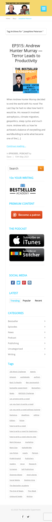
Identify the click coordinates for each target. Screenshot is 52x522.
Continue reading (15, 146)
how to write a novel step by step (23, 437)
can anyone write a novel (20, 399)
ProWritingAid (15, 458)
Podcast (24, 153)
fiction (21, 420)
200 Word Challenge (18, 372)
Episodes (14, 153)
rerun (22, 464)
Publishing (13, 343)
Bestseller (13, 321)
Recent (38, 300)
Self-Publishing (27, 469)
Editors (12, 420)
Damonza (13, 415)
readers (13, 464)
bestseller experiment (18, 388)
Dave (9, 156)
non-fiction (14, 453)
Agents (33, 372)
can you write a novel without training (25, 410)
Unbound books (16, 496)
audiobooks (25, 377)
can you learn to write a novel (21, 404)
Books (12, 393)
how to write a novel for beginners (23, 431)
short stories (32, 475)
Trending (15, 300)
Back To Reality (16, 382)
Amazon (13, 377)
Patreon (35, 453)
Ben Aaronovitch (32, 382)
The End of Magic (17, 491)
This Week (32, 491)
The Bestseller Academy (19, 486)
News (11, 332)
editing (36, 415)
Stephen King (29, 480)
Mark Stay (14, 448)
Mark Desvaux (15, 442)
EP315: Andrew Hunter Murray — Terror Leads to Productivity (26, 53)
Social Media (15, 480)
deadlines (25, 415)
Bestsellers (36, 388)
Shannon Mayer (16, 475)
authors (37, 377)
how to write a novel (18, 426)
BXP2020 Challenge (26, 393)
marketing (29, 442)
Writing (11, 354)
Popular (27, 300)
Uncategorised (15, 348)
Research (32, 464)
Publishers (29, 458)
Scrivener (13, 469)
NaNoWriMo (27, 448)
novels (25, 453)
